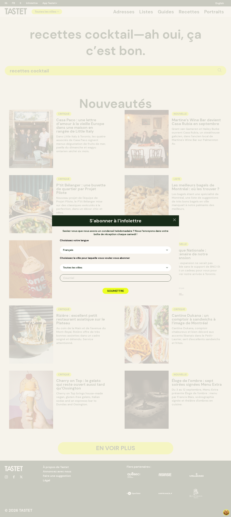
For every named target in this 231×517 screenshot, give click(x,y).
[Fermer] (174, 220)
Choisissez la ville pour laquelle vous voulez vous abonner (95, 258)
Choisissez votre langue (74, 240)
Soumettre (115, 291)
